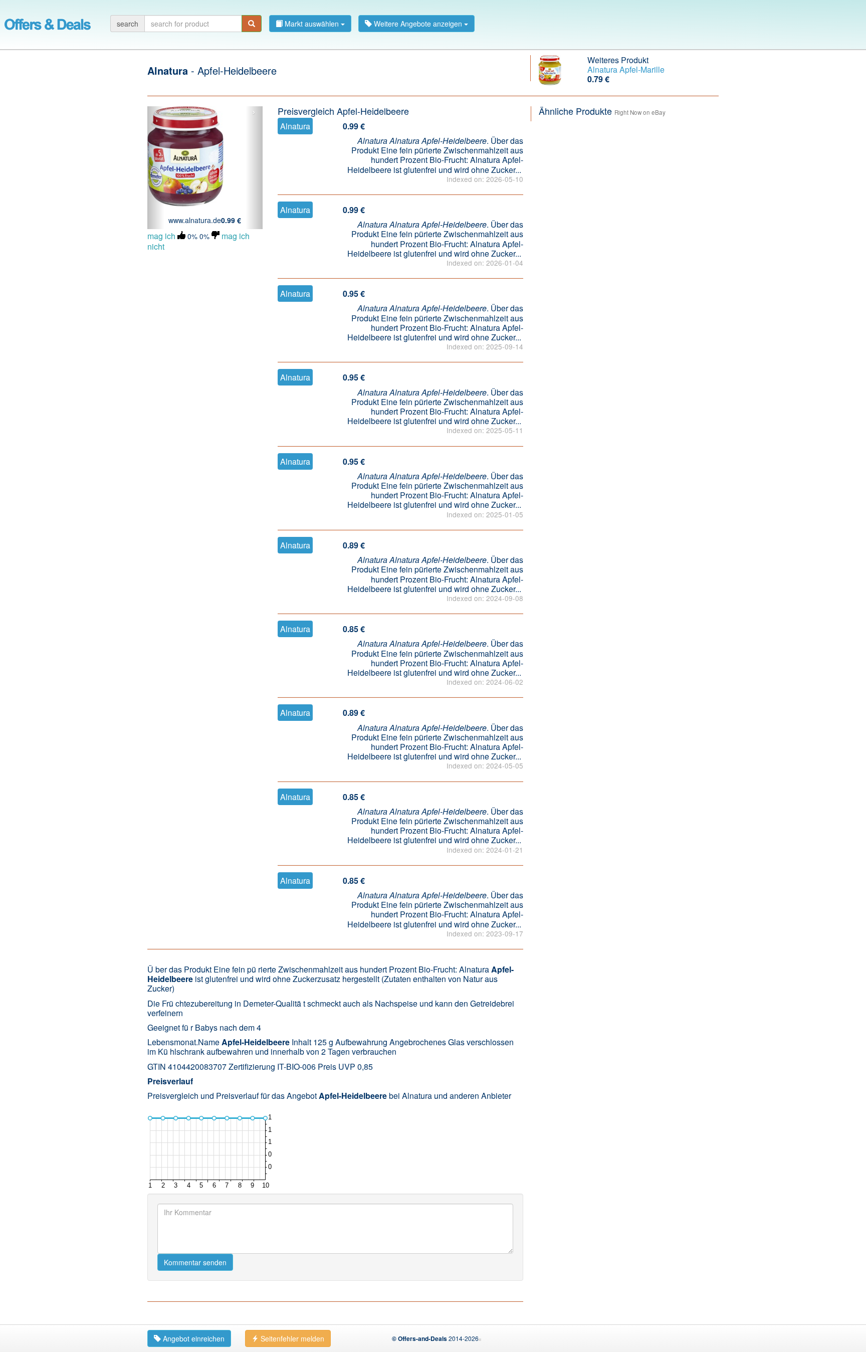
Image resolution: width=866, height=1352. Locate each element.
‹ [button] (156, 112)
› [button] (254, 112)
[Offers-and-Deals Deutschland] (48, 22)
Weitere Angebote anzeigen (418, 24)
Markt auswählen (312, 24)
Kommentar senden (195, 1262)
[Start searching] (252, 23)
